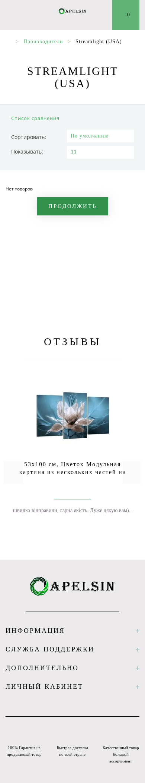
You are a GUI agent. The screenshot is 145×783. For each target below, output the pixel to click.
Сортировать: (28, 137)
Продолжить (72, 206)
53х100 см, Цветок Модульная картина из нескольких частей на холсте (72, 472)
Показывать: (27, 151)
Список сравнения (35, 118)
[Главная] (8, 41)
